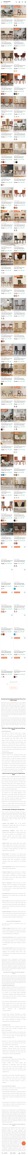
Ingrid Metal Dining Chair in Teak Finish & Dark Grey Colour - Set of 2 (20, 516)
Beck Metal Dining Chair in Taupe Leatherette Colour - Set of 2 (19, 43)
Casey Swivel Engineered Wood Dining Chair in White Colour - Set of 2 (7, 402)
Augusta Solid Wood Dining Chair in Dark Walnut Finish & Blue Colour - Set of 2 (19, 584)
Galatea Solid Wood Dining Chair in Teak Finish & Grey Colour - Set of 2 (6, 652)
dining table (13, 702)
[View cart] (25, 2)
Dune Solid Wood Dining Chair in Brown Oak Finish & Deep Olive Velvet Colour (7, 226)
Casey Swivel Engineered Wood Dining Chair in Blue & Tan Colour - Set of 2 (19, 652)
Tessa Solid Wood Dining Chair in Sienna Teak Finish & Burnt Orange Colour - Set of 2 (6, 516)
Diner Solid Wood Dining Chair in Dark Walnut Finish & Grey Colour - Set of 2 (7, 66)
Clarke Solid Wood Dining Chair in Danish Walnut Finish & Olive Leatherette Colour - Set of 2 (19, 135)
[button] (1, 2)
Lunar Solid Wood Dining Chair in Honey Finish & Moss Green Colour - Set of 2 (19, 226)
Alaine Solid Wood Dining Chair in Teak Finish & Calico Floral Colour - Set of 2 (6, 314)
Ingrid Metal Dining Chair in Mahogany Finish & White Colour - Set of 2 (19, 157)
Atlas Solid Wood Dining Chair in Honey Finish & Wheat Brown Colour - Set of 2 (20, 470)
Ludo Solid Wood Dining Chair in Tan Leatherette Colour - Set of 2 (20, 203)
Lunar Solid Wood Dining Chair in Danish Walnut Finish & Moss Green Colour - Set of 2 (19, 561)
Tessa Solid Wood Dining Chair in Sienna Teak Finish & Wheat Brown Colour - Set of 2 (6, 157)
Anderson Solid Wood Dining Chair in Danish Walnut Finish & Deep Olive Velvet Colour (19, 291)
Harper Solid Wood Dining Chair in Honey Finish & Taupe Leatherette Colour (20, 21)
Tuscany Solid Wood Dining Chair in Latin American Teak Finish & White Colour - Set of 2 (19, 337)
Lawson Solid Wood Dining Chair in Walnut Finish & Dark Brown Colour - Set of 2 (6, 43)
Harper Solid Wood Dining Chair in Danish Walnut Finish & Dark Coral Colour (7, 672)
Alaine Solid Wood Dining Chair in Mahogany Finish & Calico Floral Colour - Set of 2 (19, 607)
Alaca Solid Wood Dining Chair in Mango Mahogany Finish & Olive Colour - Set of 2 (6, 379)
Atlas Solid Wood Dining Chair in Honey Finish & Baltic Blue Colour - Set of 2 (20, 89)
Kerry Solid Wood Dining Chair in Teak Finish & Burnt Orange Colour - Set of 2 (7, 337)
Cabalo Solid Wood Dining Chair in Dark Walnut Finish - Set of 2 (19, 248)
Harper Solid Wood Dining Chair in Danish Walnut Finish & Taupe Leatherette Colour (20, 402)
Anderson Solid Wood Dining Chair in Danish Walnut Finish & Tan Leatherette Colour (6, 607)
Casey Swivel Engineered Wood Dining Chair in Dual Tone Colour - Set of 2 (7, 21)
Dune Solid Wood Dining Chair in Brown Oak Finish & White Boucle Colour (7, 561)
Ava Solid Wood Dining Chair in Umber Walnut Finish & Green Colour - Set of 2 (19, 314)
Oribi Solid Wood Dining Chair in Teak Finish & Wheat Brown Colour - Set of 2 (7, 203)
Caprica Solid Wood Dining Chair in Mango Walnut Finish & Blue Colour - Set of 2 (19, 630)
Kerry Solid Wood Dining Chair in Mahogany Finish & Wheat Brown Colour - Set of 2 (7, 630)
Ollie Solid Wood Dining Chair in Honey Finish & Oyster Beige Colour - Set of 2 (19, 425)
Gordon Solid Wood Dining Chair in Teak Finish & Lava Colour (6, 268)
